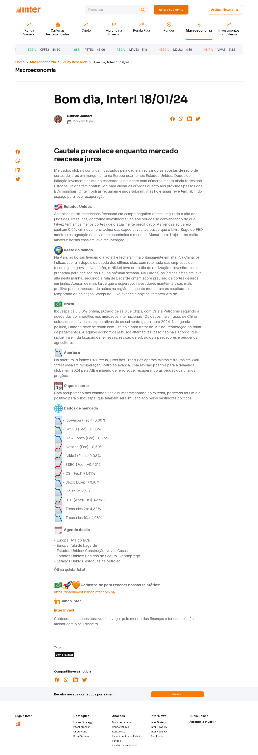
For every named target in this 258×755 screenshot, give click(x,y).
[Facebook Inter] (172, 118)
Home (20, 62)
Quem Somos (198, 716)
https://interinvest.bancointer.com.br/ (84, 592)
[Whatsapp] (181, 118)
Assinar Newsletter (224, 9)
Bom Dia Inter (81, 736)
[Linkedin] (189, 118)
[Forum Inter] (17, 723)
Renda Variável (121, 726)
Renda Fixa (118, 731)
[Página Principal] (28, 9)
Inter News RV (159, 726)
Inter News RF (159, 731)
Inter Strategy (159, 722)
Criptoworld (80, 731)
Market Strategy (82, 722)
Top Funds (157, 736)
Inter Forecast (81, 726)
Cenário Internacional (124, 745)
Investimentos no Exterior (127, 736)
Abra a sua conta (171, 9)
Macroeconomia (43, 62)
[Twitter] (198, 118)
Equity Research (74, 62)
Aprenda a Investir (202, 721)
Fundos (116, 740)
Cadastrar (177, 694)
